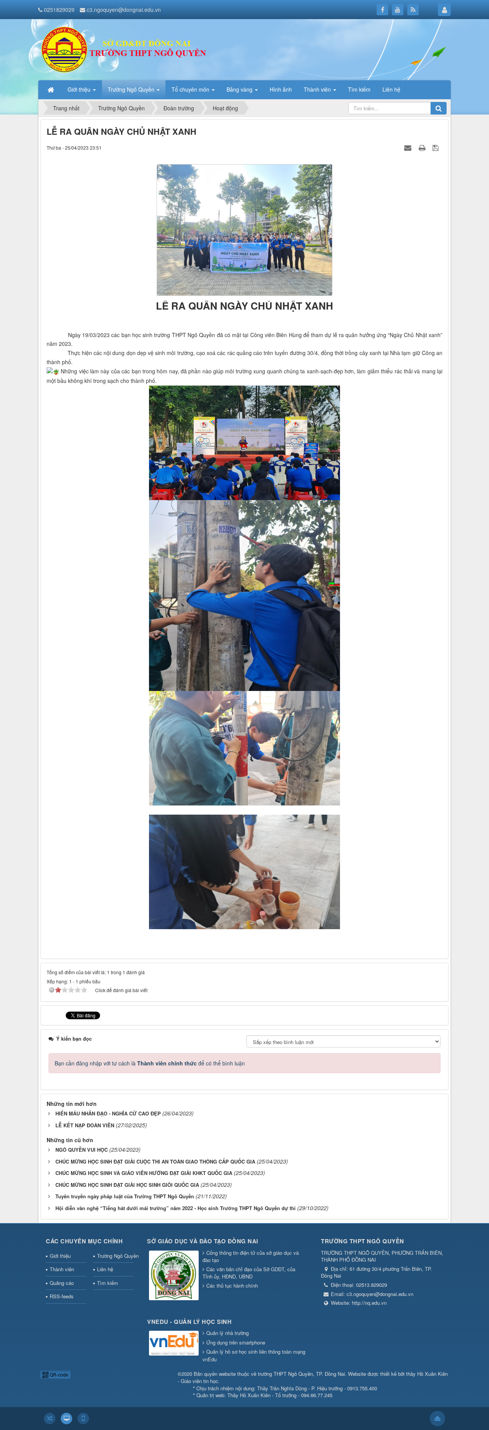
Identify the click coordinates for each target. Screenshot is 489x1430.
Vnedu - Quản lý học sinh (189, 1321)
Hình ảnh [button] (281, 89)
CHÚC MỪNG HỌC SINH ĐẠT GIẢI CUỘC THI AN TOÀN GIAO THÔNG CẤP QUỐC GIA (155, 1161)
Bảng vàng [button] (240, 89)
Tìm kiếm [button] (359, 89)
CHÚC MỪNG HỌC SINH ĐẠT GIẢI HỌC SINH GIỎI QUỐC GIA (127, 1184)
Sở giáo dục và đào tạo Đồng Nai (202, 1241)
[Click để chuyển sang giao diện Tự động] (49, 1418)
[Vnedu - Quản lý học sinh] (174, 1344)
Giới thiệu (60, 1255)
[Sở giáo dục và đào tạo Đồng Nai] (174, 1276)
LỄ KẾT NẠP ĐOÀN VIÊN (84, 1125)
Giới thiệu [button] (80, 89)
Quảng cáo (62, 1282)
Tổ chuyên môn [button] (191, 89)
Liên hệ (105, 1269)
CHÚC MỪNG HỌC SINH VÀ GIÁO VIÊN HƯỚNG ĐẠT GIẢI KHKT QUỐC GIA (143, 1173)
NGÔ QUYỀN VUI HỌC (81, 1149)
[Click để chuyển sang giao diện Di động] (83, 1418)
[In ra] (423, 147)
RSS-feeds (62, 1296)
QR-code (58, 1374)
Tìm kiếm (107, 1282)
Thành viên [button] (318, 89)
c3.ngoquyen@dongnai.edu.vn (124, 9)
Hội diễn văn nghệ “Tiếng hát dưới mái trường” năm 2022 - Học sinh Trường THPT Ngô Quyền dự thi (175, 1208)
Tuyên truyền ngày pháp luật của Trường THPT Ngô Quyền (124, 1196)
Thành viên (62, 1269)
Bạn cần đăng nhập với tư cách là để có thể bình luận (150, 1063)
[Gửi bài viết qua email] (408, 147)
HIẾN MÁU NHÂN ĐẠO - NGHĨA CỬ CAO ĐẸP (108, 1113)
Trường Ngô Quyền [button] (132, 89)
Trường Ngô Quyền (115, 1255)
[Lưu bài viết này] (436, 147)
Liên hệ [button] (391, 89)
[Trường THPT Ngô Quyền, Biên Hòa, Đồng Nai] (126, 49)
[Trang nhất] (52, 89)
